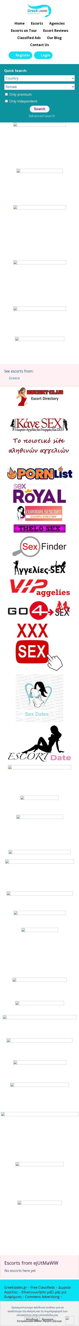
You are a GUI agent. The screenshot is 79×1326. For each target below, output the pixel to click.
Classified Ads (29, 37)
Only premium (20, 94)
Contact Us (39, 44)
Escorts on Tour (24, 30)
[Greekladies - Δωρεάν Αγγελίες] (39, 10)
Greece (14, 378)
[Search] (58, 55)
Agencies (57, 23)
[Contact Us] (67, 55)
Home (20, 23)
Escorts (37, 23)
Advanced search (42, 116)
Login (45, 55)
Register (23, 55)
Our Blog (54, 37)
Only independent (22, 101)
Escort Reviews (55, 30)
